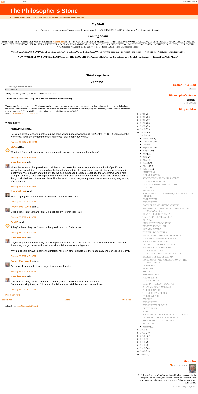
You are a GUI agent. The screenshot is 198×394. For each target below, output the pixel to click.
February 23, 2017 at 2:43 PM (23, 186)
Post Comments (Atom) (27, 306)
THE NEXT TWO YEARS (155, 293)
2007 (143, 354)
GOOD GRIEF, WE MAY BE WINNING (161, 205)
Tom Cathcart (18, 191)
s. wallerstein (18, 162)
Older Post (126, 300)
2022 (143, 120)
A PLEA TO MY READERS (155, 241)
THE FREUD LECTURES (155, 232)
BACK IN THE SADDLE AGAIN (158, 257)
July (145, 154)
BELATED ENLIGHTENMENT (157, 214)
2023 (143, 117)
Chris (14, 147)
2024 (143, 114)
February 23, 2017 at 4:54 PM (23, 233)
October (147, 144)
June (145, 157)
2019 (143, 129)
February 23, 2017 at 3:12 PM (23, 202)
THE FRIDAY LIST (152, 280)
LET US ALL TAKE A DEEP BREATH (160, 317)
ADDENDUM (149, 271)
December (147, 138)
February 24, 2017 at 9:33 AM (23, 290)
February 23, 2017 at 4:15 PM (23, 217)
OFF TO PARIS (150, 308)
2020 (143, 126)
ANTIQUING (149, 172)
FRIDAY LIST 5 (150, 190)
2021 (143, 123)
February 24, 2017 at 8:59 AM (23, 271)
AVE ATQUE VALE (152, 229)
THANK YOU (149, 265)
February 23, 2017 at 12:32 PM (24, 142)
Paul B (14, 222)
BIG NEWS (148, 220)
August (146, 150)
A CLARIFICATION (152, 175)
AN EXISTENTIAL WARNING (157, 223)
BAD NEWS (148, 323)
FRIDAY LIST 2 (150, 302)
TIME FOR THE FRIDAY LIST (157, 217)
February (147, 169)
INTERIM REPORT (152, 274)
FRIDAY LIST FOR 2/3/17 (155, 305)
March (146, 166)
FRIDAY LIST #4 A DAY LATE (157, 247)
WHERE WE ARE (151, 296)
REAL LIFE (148, 268)
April (145, 163)
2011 (143, 345)
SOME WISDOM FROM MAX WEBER (161, 178)
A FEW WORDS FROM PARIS (157, 287)
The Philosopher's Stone (44, 10)
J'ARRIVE (147, 299)
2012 (143, 342)
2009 (143, 351)
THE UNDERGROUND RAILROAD (160, 184)
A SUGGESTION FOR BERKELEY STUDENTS (165, 314)
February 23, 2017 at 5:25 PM (23, 256)
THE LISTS (148, 187)
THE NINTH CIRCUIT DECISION (159, 284)
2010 (143, 348)
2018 (143, 132)
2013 (143, 339)
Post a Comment (12, 295)
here (31, 106)
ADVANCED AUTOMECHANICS (159, 320)
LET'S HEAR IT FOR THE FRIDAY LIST (162, 253)
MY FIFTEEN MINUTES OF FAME (159, 238)
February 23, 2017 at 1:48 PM (23, 157)
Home (67, 300)
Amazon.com (59, 42)
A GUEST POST (150, 311)
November (148, 141)
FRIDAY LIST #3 (151, 278)
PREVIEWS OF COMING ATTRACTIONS (162, 235)
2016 (143, 330)
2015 (143, 333)
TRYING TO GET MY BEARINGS (159, 244)
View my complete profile (184, 386)
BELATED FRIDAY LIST (154, 226)
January (146, 327)
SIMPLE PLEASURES (153, 250)
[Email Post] (37, 113)
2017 (143, 135)
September (148, 147)
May (145, 160)
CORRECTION (150, 199)
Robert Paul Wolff (21, 206)
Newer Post (7, 300)
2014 (143, 336)
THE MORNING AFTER (154, 181)
